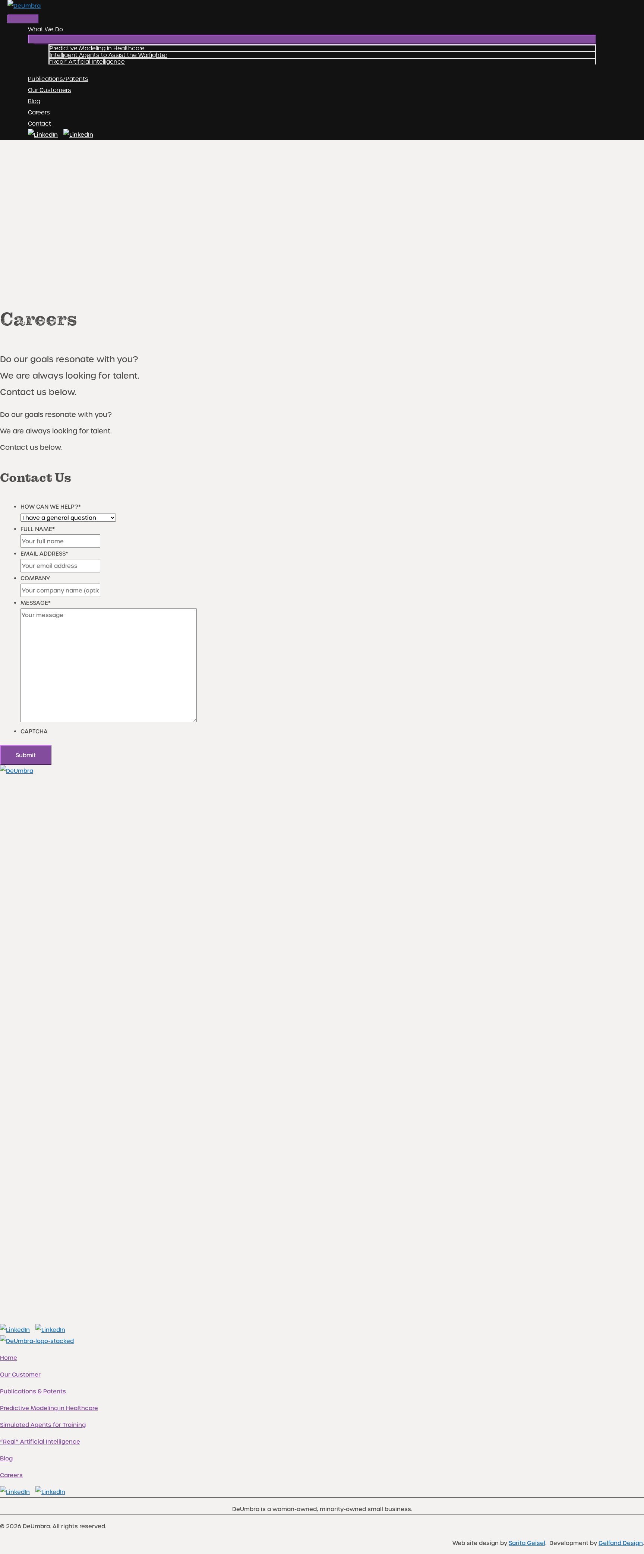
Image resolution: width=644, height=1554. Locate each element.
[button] (312, 39)
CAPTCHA (34, 731)
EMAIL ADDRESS (44, 553)
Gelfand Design (621, 1542)
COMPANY (35, 578)
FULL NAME (37, 528)
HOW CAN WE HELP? (50, 506)
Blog (6, 1458)
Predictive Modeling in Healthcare (49, 1408)
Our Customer (20, 1374)
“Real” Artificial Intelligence (40, 1441)
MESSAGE (35, 602)
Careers (11, 1475)
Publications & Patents (33, 1391)
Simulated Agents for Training (43, 1424)
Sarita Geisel (527, 1542)
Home (8, 1357)
